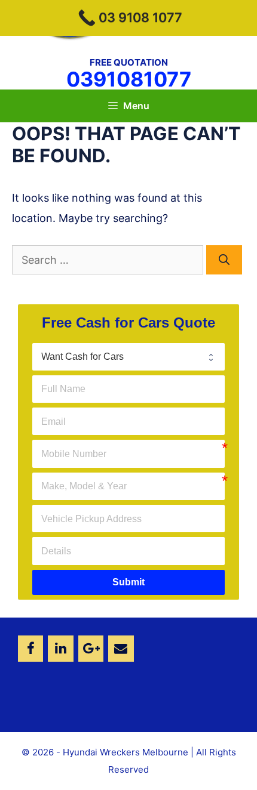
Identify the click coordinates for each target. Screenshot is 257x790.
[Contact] (120, 648)
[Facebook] (30, 648)
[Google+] (90, 648)
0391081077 (128, 79)
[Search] (224, 259)
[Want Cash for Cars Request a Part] (128, 357)
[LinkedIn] (60, 648)
